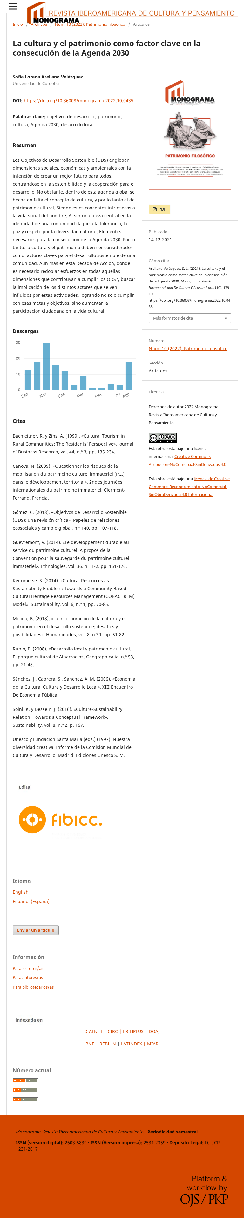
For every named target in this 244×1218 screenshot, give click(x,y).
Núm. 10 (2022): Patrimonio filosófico (90, 24)
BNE (89, 1044)
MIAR (153, 1044)
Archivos (39, 24)
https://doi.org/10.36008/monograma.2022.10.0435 (78, 101)
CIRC (113, 1031)
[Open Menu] (12, 6)
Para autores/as (28, 977)
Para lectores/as (28, 968)
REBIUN (107, 1044)
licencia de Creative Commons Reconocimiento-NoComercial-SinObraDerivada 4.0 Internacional (189, 486)
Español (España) (31, 901)
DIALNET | (96, 1031)
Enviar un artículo (35, 930)
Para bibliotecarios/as (33, 987)
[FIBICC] (60, 843)
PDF (162, 209)
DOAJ (153, 1031)
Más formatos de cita (173, 318)
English (21, 892)
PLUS (134, 1031)
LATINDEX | (134, 1044)
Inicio (18, 24)
